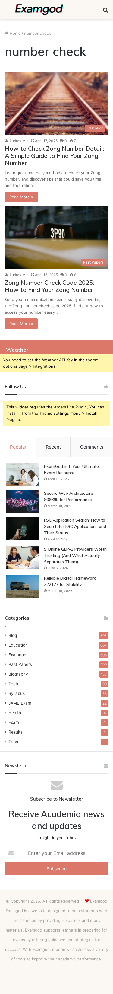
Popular (18, 447)
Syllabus (16, 693)
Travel (14, 741)
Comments (91, 447)
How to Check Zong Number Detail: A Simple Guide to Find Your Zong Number (54, 156)
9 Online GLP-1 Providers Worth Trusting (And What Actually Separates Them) (75, 555)
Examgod (17, 654)
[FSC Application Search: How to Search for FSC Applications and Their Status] (22, 528)
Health (14, 712)
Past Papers (20, 664)
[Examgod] (39, 9)
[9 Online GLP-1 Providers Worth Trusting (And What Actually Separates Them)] (22, 557)
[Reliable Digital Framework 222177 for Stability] (22, 586)
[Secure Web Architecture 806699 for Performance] (22, 501)
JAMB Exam (19, 703)
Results (15, 732)
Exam (13, 722)
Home (14, 33)
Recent (53, 447)
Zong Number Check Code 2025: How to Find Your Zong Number (49, 286)
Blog (12, 635)
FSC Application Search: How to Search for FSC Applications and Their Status (75, 526)
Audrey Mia (19, 141)
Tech (13, 683)
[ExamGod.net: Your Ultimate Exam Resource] (22, 474)
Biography (18, 674)
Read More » (21, 196)
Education (18, 645)
